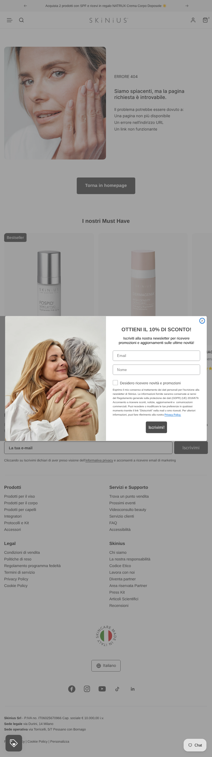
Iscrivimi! (157, 427)
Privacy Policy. (173, 414)
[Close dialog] (202, 320)
